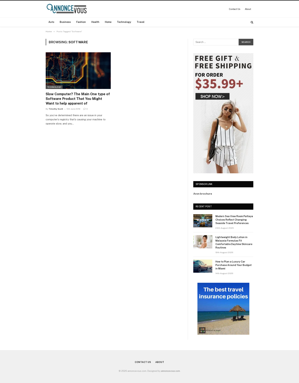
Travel (140, 22)
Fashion (81, 22)
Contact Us (234, 9)
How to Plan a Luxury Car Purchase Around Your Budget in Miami (233, 265)
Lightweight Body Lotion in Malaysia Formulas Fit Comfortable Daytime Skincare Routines (233, 242)
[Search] (251, 22)
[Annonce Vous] (68, 9)
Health (95, 22)
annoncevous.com (170, 371)
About (248, 9)
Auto (51, 22)
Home (108, 22)
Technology (124, 22)
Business (65, 22)
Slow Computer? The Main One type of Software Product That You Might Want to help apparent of (78, 98)
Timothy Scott (56, 109)
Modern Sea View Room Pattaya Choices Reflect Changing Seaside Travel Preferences (234, 220)
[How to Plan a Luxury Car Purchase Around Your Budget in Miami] (202, 266)
